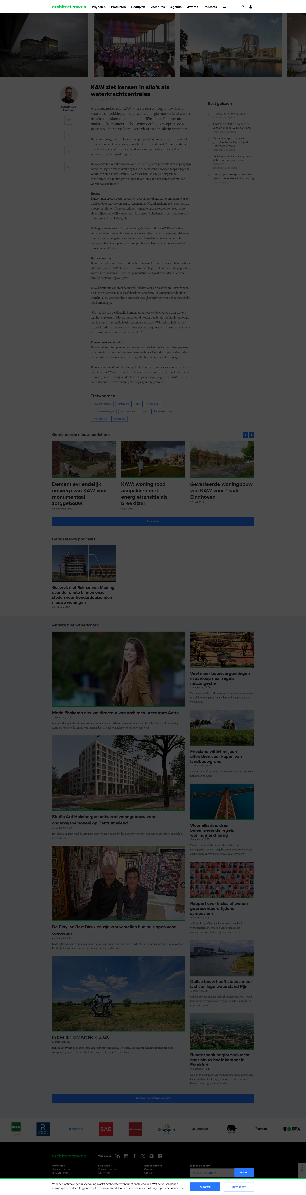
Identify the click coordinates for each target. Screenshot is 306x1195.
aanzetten (177, 1188)
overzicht (111, 1188)
